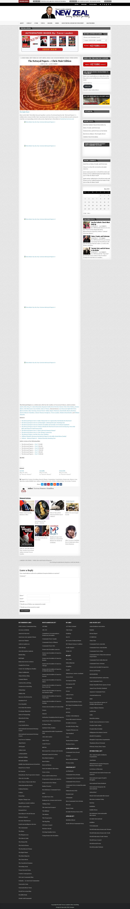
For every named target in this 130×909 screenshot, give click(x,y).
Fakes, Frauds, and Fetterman (91, 128)
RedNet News (93, 810)
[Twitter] (100, 4)
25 (85, 209)
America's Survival (24, 633)
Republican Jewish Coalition (27, 803)
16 (104, 202)
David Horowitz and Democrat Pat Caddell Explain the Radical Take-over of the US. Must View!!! (96, 173)
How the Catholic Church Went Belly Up (94, 125)
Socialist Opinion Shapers (71, 58)
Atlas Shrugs (22, 647)
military (39, 481)
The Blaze (21, 831)
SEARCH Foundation (95, 736)
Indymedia (69, 687)
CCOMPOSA (93, 637)
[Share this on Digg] (58, 484)
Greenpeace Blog (71, 680)
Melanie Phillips (23, 757)
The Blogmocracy (24, 834)
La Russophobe (23, 753)
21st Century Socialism (32, 479)
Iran (76, 479)
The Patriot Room (24, 845)
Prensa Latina (70, 763)
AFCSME (44, 626)
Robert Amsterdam (24, 806)
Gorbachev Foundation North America (53, 717)
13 (93, 202)
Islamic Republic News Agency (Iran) (100, 684)
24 (108, 205)
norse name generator (89, 172)
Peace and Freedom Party (49, 775)
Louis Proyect (46, 743)
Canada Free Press (24, 665)
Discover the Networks (25, 697)
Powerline (21, 796)
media (27, 481)
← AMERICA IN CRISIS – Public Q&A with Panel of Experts (35, 560)
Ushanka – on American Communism (29, 880)
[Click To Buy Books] (49, 51)
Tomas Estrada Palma (25, 870)
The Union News (23, 859)
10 (108, 198)
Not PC (68, 637)
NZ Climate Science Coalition (74, 644)
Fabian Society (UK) (71, 790)
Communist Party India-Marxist (98, 660)
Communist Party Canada (49, 639)
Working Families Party (49, 832)
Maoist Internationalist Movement (99, 795)
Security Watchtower (25, 820)
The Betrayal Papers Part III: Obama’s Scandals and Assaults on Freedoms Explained (45, 424)
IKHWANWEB (94, 674)
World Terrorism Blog (25, 891)
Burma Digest (93, 633)
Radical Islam (50, 58)
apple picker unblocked (90, 178)
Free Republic (23, 704)
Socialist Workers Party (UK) (74, 811)
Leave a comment (54, 64)
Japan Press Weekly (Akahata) (98, 688)
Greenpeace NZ (70, 684)
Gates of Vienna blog (24, 714)
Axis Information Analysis (26, 651)
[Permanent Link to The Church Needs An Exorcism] (42, 530)
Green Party (69, 677)
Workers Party (70, 744)
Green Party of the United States (51, 721)
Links (91, 714)
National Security (46, 481)
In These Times (46, 724)
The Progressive (47, 818)
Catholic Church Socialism (90, 137)
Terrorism (68, 481)
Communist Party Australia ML (98, 647)
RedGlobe (92, 806)
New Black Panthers (48, 758)
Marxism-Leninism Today (97, 799)
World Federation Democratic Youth (100, 833)
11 (85, 202)
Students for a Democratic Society (52, 800)
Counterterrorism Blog (25, 686)
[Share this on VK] (61, 484)
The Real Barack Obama (25, 849)
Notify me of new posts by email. (30, 607)
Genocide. (62, 471)
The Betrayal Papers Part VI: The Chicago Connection (36, 432)
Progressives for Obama (49, 782)
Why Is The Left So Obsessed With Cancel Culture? (56, 514)
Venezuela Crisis (23, 884)
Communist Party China (96, 651)
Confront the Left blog (25, 683)
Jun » (88, 213)
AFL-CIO (44, 630)
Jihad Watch (22, 743)
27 (93, 209)
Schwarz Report (23, 817)
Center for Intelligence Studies (27, 668)
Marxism (22, 481)
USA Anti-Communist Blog (26, 877)
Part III (37, 448)
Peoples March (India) (96, 729)
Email (22, 598)
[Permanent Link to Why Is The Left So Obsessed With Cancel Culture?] (57, 505)
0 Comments (103, 226)
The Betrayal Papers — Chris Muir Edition (49, 60)
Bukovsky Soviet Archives (26, 661)
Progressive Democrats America (51, 779)
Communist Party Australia (97, 644)
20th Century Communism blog (27, 626)
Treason (73, 481)
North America (42, 58)
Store (36, 23)
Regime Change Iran (24, 799)
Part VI (37, 454)
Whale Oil (68, 651)
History (72, 479)
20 (93, 205)
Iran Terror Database (25, 739)
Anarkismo (93, 760)
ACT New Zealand (71, 626)
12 (89, 202)
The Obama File (23, 842)
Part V (36, 452)
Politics (54, 481)
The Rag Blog (46, 821)
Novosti (68, 804)
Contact (29, 23)
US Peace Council (47, 825)
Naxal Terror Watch (24, 767)
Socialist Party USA (47, 796)
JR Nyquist (22, 746)
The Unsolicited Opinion (25, 863)
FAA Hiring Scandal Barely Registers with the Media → (65, 562)
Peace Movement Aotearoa (73, 719)
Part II (36, 446)
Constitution (58, 479)
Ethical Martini (70, 663)
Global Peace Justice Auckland (74, 673)
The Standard (70, 733)
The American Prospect (49, 807)
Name (22, 595)
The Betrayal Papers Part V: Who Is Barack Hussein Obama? (38, 430)
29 (100, 209)
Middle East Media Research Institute (29, 764)
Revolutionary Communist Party (51, 789)
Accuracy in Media (24, 630)
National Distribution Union (74, 701)
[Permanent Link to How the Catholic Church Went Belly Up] (86, 225)
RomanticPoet (23, 810)
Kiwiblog (68, 633)
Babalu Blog (22, 654)
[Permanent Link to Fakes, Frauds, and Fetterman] (86, 238)
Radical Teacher (46, 786)
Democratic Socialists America (51, 649)
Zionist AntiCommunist (25, 898)
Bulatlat (92, 630)
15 (100, 202)
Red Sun (92, 803)
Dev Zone (68, 659)
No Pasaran (22, 771)
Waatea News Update (72, 740)
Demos (44, 710)
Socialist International (96, 819)
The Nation (45, 814)
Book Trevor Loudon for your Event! (73, 23)
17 (108, 202)
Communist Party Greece (73, 781)
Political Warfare (23, 789)
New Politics (45, 761)
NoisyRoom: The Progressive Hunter (29, 775)
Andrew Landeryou (24, 644)
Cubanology (22, 690)
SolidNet (92, 822)
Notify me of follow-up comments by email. (33, 604)
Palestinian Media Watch (25, 785)
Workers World (46, 828)
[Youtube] (106, 4)
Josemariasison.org (95, 695)
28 (97, 209)
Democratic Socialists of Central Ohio (52, 706)
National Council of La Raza (50, 754)
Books (76, 4)
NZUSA (68, 712)
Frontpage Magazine (24, 711)
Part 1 (36, 444)
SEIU (43, 793)
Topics (43, 23)
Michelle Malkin (23, 760)
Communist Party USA (48, 646)
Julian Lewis (22, 750)
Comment (23, 576)
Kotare (68, 691)
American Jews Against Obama (27, 637)
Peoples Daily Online (95, 725)
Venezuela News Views (25, 887)
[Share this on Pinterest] (48, 484)
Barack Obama (25, 58)
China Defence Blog (24, 676)
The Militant (45, 811)
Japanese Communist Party (97, 692)
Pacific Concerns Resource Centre (99, 722)
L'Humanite (69, 797)
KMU (91, 699)
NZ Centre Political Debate (73, 640)
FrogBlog (68, 666)
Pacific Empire (70, 647)
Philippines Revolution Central (98, 732)
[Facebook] (102, 4)
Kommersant (69, 794)
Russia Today (69, 808)
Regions (50, 23)
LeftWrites (93, 711)
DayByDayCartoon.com (67, 119)
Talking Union (46, 804)
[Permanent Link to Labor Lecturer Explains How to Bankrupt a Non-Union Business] (72, 532)
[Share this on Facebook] (45, 484)
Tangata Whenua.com (72, 730)
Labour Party (69, 694)
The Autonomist (23, 827)
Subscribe (84, 4)
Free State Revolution (25, 707)
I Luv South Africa (24, 725)
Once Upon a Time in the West (27, 782)
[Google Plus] (104, 4)
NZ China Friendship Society (74, 705)
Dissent (44, 713)
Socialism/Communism (59, 58)
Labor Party (45, 740)
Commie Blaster (23, 679)
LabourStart (93, 792)
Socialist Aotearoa (71, 723)
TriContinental (94, 826)
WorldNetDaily (23, 895)
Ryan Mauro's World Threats (27, 813)
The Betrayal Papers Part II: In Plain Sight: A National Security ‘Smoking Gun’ (43, 422)
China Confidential (24, 672)
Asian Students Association (97, 626)
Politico (21, 792)
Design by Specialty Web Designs (65, 907)
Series (57, 23)
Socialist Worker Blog (72, 726)
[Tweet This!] (42, 484)
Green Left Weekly (95, 670)
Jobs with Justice (47, 736)
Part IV (37, 450)
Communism (51, 479)
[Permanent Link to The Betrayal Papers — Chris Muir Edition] (49, 88)
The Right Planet (24, 112)
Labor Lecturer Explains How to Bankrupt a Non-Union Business (72, 542)
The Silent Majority (24, 856)
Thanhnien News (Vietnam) (97, 743)
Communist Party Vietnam (97, 663)
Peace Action (46, 772)
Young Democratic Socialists (50, 835)
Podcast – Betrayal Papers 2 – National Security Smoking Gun (38, 438)
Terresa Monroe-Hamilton (44, 488)
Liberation (69, 698)
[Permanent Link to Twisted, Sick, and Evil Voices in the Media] (86, 251)
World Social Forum (95, 843)
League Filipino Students (97, 707)
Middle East (36, 58)
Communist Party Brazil (73, 752)
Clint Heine (69, 630)
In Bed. (22, 471)
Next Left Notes (46, 765)
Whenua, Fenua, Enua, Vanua (98, 746)
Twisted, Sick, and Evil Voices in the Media (95, 131)
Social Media (93, 4)
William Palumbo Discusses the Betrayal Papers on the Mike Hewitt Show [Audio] (43, 436)
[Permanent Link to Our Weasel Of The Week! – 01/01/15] (42, 509)
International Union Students (98, 783)
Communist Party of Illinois (50, 642)
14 (96, 202)
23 (104, 205)
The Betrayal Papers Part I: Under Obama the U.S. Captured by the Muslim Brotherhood (46, 420)
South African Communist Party (75, 823)
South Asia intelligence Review (27, 824)
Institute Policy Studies (48, 728)
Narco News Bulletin (72, 759)
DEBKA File (22, 693)
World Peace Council (95, 840)
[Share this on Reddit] (54, 484)
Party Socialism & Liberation (50, 768)
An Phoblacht (69, 771)
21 (96, 205)
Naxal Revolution (94, 718)
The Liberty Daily (23, 838)
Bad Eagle (21, 658)
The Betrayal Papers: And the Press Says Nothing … (35, 434)
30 (104, 209)
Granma (68, 755)
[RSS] (108, 4)
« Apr (84, 213)
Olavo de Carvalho (24, 778)
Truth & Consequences (25, 873)
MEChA (44, 747)
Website (22, 601)
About (22, 23)
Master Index (91, 23)
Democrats (66, 479)
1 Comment (102, 238)
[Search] (110, 4)
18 (85, 205)
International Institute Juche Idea (99, 677)
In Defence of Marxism (96, 769)
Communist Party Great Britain (74, 778)
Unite (67, 737)
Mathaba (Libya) (70, 820)
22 (100, 205)
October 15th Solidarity (72, 716)
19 (89, 205)
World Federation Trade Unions (99, 836)
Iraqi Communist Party (96, 681)
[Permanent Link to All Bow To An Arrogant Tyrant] (72, 505)
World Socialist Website (96, 847)
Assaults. (42, 471)
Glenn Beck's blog (24, 718)
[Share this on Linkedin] (51, 484)
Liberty (31, 58)
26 (89, 209)
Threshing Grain (23, 866)
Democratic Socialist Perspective (99, 667)
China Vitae (93, 640)
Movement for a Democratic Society (52, 751)
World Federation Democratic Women (100, 829)
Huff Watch (22, 721)
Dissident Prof (23, 700)
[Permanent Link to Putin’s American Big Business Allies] (27, 505)
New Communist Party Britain (74, 801)
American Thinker (24, 640)
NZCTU (68, 708)
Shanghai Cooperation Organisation (100, 739)
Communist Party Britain (73, 774)
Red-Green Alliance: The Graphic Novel (94, 134)
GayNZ (68, 670)
